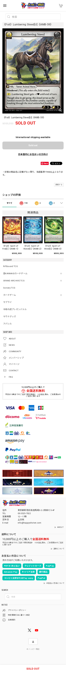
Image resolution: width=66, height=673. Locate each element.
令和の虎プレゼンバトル (15, 309)
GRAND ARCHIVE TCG (14, 280)
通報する (58, 185)
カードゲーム (9, 295)
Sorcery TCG (9, 288)
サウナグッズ (9, 316)
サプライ (7, 302)
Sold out (33, 145)
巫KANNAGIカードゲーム (15, 273)
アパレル (7, 323)
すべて (9, 203)
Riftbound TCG (10, 266)
